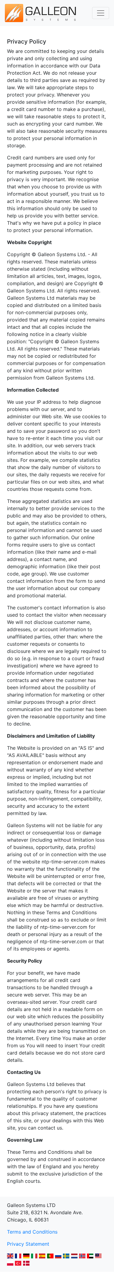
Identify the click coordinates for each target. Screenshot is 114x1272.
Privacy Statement (28, 1244)
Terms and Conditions (32, 1232)
